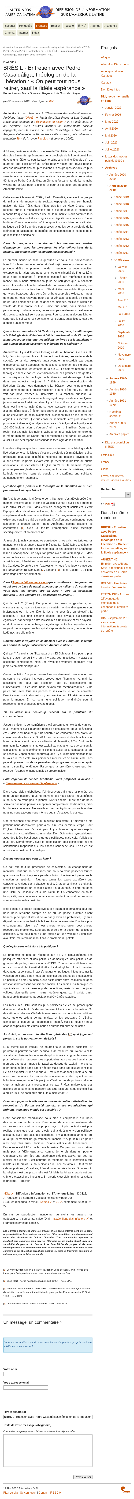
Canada (106, 82)
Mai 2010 (123, 307)
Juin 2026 (111, 142)
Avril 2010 (124, 300)
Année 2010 (18, 51)
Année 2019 (121, 196)
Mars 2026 (111, 121)
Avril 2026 (111, 128)
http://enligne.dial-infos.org (69, 1218)
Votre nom (10, 1369)
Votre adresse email (16, 1382)
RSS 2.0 (55, 1492)
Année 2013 (121, 238)
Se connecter (28, 1492)
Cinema (9, 32)
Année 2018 (121, 203)
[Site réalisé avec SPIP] (125, 1489)
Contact (43, 1492)
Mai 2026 (111, 135)
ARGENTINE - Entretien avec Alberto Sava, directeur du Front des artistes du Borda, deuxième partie (116, 568)
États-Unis (107, 455)
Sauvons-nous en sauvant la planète (30, 783)
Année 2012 (121, 245)
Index (35, 32)
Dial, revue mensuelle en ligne (43, 47)
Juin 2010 (124, 314)
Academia (111, 25)
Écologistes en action (49, 121)
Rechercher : (109, 489)
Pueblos (43, 138)
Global (105, 469)
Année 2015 (121, 224)
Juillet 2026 (112, 149)
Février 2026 (113, 114)
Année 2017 (121, 210)
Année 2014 (121, 231)
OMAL (30, 117)
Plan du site (10, 1492)
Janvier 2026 (113, 107)
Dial (51, 101)
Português (25, 25)
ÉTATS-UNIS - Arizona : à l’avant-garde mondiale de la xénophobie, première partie (116, 603)
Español (10, 25)
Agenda (95, 25)
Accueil (7, 47)
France (105, 462)
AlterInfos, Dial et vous (115, 64)
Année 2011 (121, 252)
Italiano (69, 25)
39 (18, 138)
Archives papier (119, 434)
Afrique (105, 57)
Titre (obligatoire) (14, 1411)
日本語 (82, 25)
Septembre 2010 (37, 51)
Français (41, 25)
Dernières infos (110, 89)
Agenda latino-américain (28, 582)
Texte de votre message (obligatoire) (27, 1425)
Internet (23, 32)
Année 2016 (121, 217)
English (56, 25)
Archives (67, 47)
